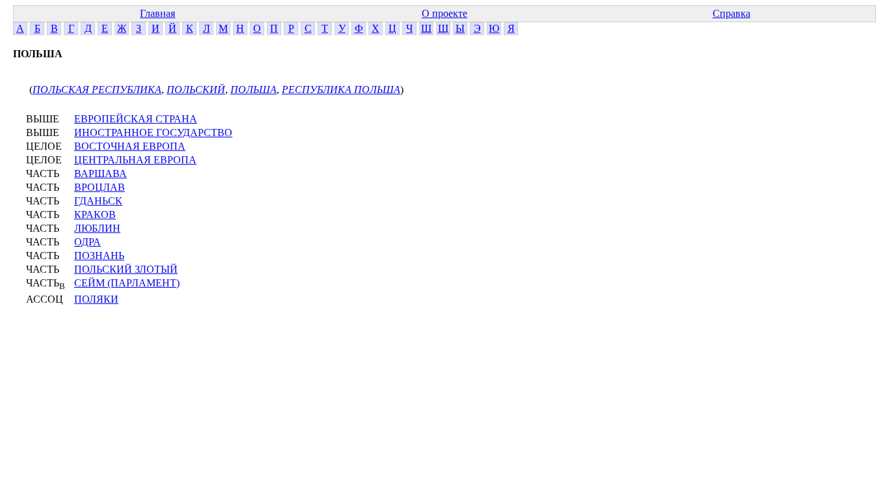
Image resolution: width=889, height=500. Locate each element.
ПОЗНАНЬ (99, 255)
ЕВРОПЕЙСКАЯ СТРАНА (135, 118)
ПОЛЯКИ (96, 299)
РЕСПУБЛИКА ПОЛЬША (341, 89)
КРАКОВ (95, 214)
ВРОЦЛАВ (99, 187)
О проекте (444, 13)
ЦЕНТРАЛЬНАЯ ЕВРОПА (135, 159)
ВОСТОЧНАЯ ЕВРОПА (129, 146)
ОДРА (87, 241)
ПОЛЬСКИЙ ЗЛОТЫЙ (126, 269)
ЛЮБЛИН (97, 228)
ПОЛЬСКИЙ (196, 89)
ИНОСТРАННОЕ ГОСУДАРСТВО (153, 132)
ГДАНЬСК (98, 200)
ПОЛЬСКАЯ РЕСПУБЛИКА (97, 89)
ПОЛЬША (253, 89)
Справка (731, 13)
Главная (157, 13)
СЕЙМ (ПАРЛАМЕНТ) (127, 282)
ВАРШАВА (100, 173)
